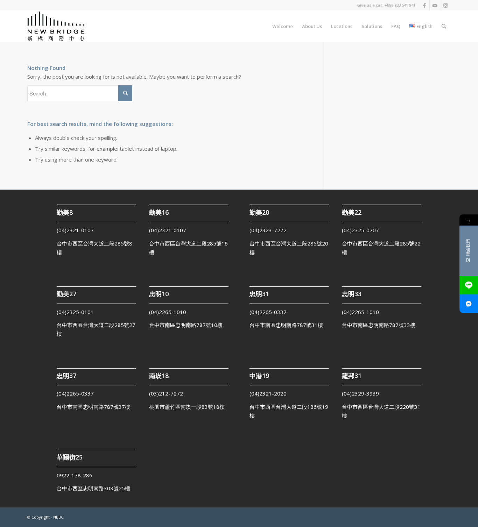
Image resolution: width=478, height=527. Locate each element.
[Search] (444, 26)
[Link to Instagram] (445, 5)
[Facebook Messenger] (468, 303)
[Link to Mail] (435, 5)
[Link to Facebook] (424, 5)
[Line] (468, 285)
